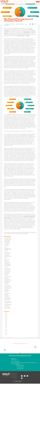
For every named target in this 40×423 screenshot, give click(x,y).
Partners (11, 377)
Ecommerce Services (12, 374)
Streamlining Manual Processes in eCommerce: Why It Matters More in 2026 (7, 296)
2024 (6, 317)
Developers (18, 1)
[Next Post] (4, 350)
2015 (6, 332)
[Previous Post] (35, 347)
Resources (26, 1)
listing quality (27, 32)
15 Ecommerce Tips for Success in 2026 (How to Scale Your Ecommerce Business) (7, 288)
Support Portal (15, 377)
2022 (6, 320)
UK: (15, 361)
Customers (12, 376)
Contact (15, 378)
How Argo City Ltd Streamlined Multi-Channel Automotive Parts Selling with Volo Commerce (7, 241)
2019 (6, 325)
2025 (6, 315)
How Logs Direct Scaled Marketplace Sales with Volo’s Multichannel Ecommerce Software (7, 280)
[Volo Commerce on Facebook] (22, 375)
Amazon (20, 35)
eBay (23, 35)
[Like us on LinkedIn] (27, 375)
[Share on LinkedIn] (32, 24)
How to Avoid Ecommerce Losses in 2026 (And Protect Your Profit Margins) (7, 271)
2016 (6, 330)
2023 (6, 318)
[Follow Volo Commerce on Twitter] (24, 375)
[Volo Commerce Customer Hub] (22, 378)
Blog (22, 1)
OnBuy (27, 35)
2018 (6, 327)
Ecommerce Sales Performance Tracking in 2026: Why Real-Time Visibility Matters (7, 263)
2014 (6, 334)
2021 (6, 322)
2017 (6, 329)
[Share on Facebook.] (35, 24)
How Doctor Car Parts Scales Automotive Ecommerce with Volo (8, 255)
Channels (12, 375)
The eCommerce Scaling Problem (7, 302)
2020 (6, 324)
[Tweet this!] (30, 24)
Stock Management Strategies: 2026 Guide (7, 248)
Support (33, 1)
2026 (6, 313)
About (30, 1)
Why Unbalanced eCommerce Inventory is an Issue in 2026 (8, 306)
